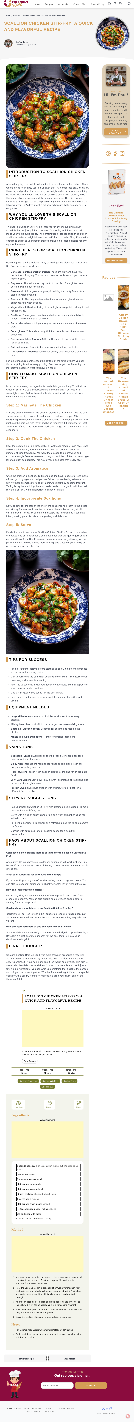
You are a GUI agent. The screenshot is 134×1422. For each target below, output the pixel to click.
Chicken (16, 15)
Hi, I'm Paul (37, 1409)
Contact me (51, 1409)
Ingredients (18, 1107)
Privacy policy (66, 1409)
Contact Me (79, 4)
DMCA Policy (50, 1411)
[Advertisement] (52, 1028)
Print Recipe (30, 1061)
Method (49, 1107)
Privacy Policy (97, 4)
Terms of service (32, 1411)
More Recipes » (116, 423)
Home (37, 4)
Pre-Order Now (115, 260)
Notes (79, 1107)
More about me (115, 131)
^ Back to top (14, 1409)
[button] (79, 1165)
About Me (63, 4)
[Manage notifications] (128, 1416)
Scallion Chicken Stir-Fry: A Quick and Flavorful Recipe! (44, 15)
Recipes (49, 4)
